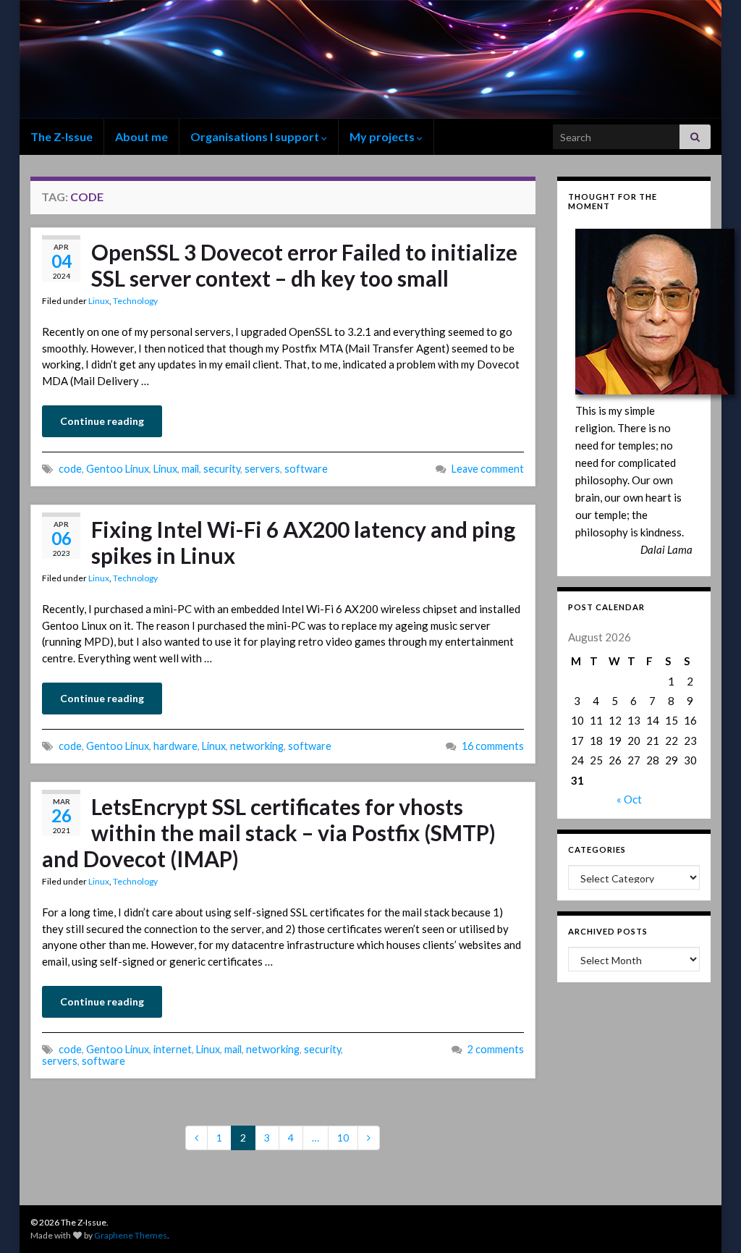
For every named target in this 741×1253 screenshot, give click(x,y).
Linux (98, 300)
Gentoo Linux (117, 469)
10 (343, 1137)
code (70, 469)
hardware (175, 746)
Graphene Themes (130, 1235)
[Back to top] (708, 1220)
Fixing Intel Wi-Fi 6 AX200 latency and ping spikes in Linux (303, 542)
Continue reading (102, 421)
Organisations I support (255, 136)
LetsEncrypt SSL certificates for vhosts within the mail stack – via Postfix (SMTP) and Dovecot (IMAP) (269, 832)
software (306, 469)
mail (190, 469)
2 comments (495, 1049)
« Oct (629, 799)
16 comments (493, 746)
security (221, 469)
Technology (135, 300)
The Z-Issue (61, 136)
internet (172, 1049)
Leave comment (488, 469)
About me (141, 136)
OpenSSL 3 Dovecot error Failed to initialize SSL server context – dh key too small (304, 265)
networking (257, 746)
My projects (383, 136)
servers (262, 469)
